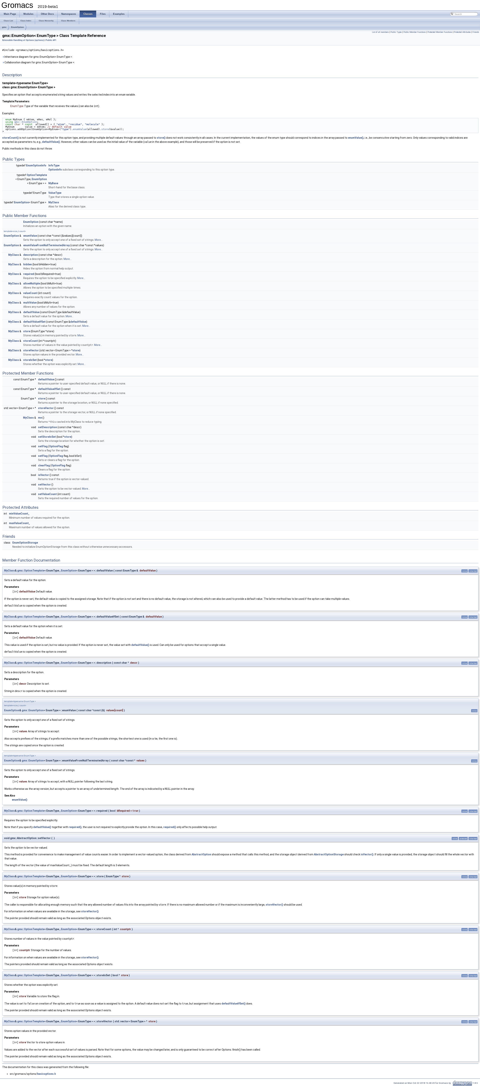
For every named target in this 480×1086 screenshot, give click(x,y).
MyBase (53, 183)
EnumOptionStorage (25, 542)
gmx (4, 27)
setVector (44, 484)
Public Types (396, 32)
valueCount (30, 293)
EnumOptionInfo (36, 165)
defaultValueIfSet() (233, 1003)
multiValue (30, 302)
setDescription (47, 427)
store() (161, 137)
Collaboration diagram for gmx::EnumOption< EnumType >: (39, 62)
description (30, 254)
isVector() (367, 854)
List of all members (380, 32)
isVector (43, 474)
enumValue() (356, 137)
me (40, 417)
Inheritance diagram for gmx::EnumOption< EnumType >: (38, 56)
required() (75, 827)
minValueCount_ (19, 513)
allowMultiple (31, 283)
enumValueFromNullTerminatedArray (46, 245)
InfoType (53, 165)
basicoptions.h (46, 1073)
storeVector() (274, 904)
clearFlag (44, 465)
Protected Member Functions (440, 32)
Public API (51, 40)
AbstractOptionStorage (329, 854)
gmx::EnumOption (25, 121)
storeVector (31, 350)
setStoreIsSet (47, 436)
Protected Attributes (462, 32)
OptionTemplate (37, 175)
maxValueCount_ (19, 523)
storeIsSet (30, 359)
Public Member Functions (415, 32)
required (28, 273)
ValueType (54, 192)
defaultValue (31, 312)
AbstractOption (201, 854)
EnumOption (17, 27)
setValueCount (47, 494)
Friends (475, 32)
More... (99, 239)
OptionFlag (56, 446)
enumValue (79, 129)
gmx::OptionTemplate (30, 570)
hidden (27, 264)
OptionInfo (55, 169)
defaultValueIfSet (34, 321)
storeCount (30, 340)
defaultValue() (51, 141)
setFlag (43, 446)
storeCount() (10, 137)
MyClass (53, 202)
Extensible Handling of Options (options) (23, 40)
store (105, 129)
